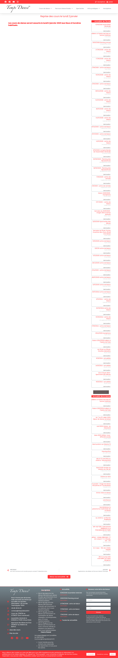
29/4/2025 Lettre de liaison (101, 263)
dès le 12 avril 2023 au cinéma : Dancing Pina (103, 459)
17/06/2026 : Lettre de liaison (103, 59)
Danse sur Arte (106, 476)
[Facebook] (5, 2)
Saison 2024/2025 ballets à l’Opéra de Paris (101, 341)
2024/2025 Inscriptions (103, 333)
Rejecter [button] (113, 654)
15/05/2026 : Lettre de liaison (103, 75)
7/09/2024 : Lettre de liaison (101, 326)
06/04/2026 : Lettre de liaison (103, 92)
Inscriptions (107, 8)
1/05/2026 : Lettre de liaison (101, 84)
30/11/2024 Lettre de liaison (101, 292)
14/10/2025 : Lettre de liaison (103, 142)
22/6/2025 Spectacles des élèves (102, 222)
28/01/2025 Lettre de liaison (101, 277)
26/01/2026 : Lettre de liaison (103, 109)
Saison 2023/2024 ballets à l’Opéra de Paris (101, 409)
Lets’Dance (107, 500)
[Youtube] (13, 2)
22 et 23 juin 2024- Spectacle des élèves (103, 373)
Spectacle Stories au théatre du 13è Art (103, 468)
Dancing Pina (106, 451)
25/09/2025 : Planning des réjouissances (102, 160)
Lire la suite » (107, 31)
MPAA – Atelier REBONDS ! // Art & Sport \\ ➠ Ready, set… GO (101, 539)
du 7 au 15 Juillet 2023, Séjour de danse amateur (102, 418)
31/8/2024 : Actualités (103, 358)
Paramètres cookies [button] (102, 654)
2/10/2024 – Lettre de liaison (103, 300)
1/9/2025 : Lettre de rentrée (101, 186)
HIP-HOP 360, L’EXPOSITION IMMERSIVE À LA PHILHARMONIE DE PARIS (102, 528)
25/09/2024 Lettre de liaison (103, 309)
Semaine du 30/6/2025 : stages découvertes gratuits (102, 212)
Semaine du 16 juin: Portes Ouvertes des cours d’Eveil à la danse (102, 232)
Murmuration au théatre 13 (101, 444)
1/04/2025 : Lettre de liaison (101, 270)
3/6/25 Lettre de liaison (103, 248)
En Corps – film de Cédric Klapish (102, 549)
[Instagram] (18, 2)
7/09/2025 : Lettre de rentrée (103, 178)
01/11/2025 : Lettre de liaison (101, 134)
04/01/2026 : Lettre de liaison (103, 118)
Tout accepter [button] (90, 654)
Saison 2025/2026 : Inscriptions (104, 194)
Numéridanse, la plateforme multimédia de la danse (101, 508)
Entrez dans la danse (103, 493)
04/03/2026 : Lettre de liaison (103, 101)
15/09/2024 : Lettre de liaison (103, 318)
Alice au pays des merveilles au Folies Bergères (104, 558)
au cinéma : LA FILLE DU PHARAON (103, 518)
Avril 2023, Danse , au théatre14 (104, 427)
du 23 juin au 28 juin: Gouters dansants (104, 350)
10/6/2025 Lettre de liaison (102, 241)
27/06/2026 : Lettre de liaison (103, 50)
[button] (101, 392)
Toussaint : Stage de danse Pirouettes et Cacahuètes (101, 484)
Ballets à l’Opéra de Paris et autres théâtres (101, 34)
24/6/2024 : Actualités (103, 366)
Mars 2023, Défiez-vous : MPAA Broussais (102, 436)
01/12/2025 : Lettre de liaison (101, 127)
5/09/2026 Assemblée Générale (103, 25)
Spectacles (80, 8)
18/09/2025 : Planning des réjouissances (102, 169)
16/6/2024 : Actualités (103, 382)
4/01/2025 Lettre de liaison (102, 285)
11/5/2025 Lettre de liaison (102, 255)
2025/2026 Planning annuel (102, 42)
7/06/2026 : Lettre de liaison (101, 67)
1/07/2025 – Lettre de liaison (103, 203)
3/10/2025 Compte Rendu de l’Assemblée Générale (102, 151)
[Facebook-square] (9, 2)
